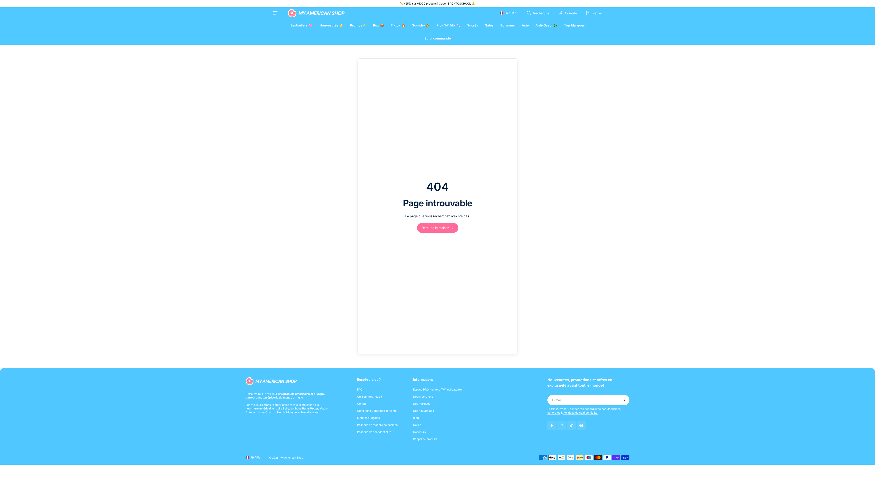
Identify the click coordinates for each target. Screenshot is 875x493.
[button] (624, 400)
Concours (419, 432)
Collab (417, 425)
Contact (362, 403)
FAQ (359, 389)
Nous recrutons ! (423, 396)
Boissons (507, 25)
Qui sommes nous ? (369, 396)
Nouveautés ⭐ (331, 25)
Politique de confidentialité (374, 432)
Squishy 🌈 (421, 25)
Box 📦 (378, 25)
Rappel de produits (425, 439)
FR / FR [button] (509, 13)
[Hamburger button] (275, 13)
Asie (525, 25)
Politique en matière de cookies (377, 425)
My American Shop (291, 457)
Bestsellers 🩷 (301, 25)
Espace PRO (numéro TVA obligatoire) (437, 389)
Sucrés (472, 25)
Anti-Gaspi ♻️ (546, 25)
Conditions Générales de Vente (377, 410)
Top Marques (574, 25)
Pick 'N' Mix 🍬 (448, 25)
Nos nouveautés (423, 410)
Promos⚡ (358, 25)
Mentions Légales (368, 418)
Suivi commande (437, 38)
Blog (416, 418)
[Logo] (316, 13)
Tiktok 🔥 (398, 25)
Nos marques (421, 403)
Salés (489, 25)
